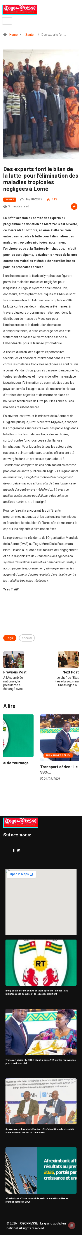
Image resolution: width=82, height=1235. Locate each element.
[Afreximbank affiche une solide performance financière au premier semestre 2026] (41, 1170)
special (27, 638)
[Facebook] (14, 850)
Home (13, 34)
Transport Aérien (21, 755)
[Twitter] (18, 850)
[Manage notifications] (71, 1225)
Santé (29, 34)
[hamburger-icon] (7, 21)
